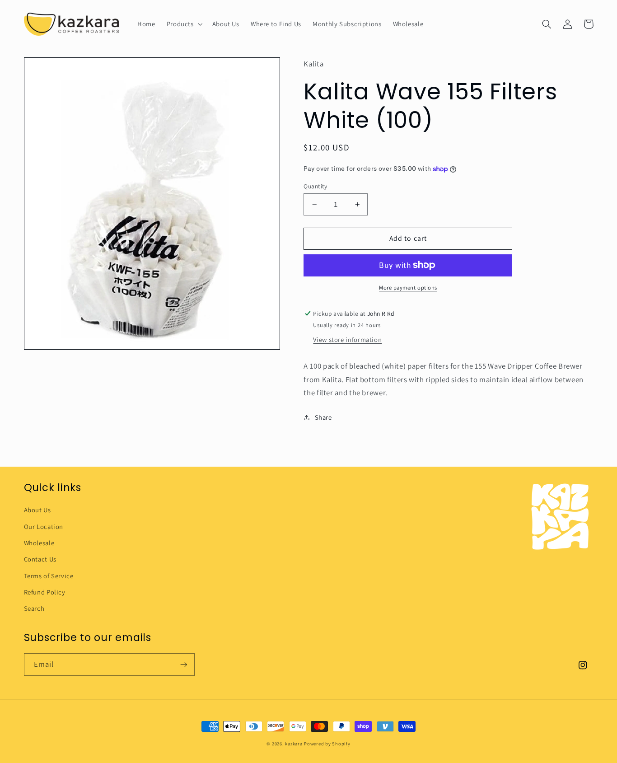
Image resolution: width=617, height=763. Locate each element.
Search (34, 608)
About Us (37, 510)
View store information (347, 339)
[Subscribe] (183, 664)
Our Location (44, 526)
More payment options (408, 287)
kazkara (293, 743)
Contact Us (40, 559)
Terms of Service (49, 575)
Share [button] (323, 417)
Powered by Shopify (327, 743)
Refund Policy (44, 592)
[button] (183, 24)
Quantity (315, 186)
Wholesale (39, 542)
